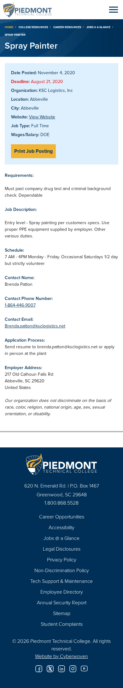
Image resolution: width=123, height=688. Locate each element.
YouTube (84, 668)
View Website (42, 117)
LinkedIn (61, 668)
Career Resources (67, 27)
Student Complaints (62, 623)
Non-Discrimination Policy (61, 570)
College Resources (33, 27)
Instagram (72, 668)
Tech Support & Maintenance (61, 580)
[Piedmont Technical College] (61, 464)
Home (9, 27)
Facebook (38, 668)
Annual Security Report (61, 602)
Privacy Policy (61, 559)
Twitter (50, 668)
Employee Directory (61, 591)
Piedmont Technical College (30, 9)
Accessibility (61, 527)
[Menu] (113, 9)
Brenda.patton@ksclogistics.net (35, 326)
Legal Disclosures (61, 548)
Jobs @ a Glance (98, 27)
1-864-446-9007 (20, 305)
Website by (61, 656)
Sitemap (61, 613)
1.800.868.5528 (61, 502)
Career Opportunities (61, 516)
